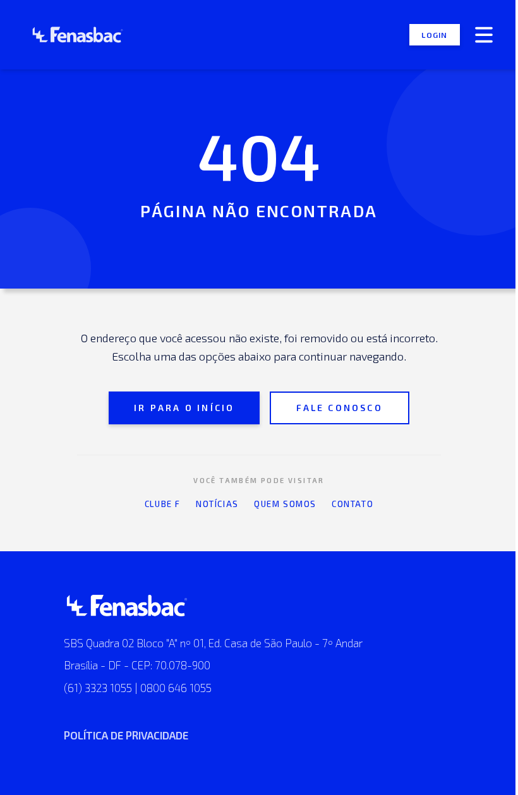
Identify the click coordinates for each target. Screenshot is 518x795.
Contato (352, 504)
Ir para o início (184, 407)
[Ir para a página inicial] (70, 34)
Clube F (163, 504)
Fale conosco (339, 407)
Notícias (217, 504)
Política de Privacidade (126, 735)
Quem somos (285, 504)
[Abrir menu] (484, 35)
